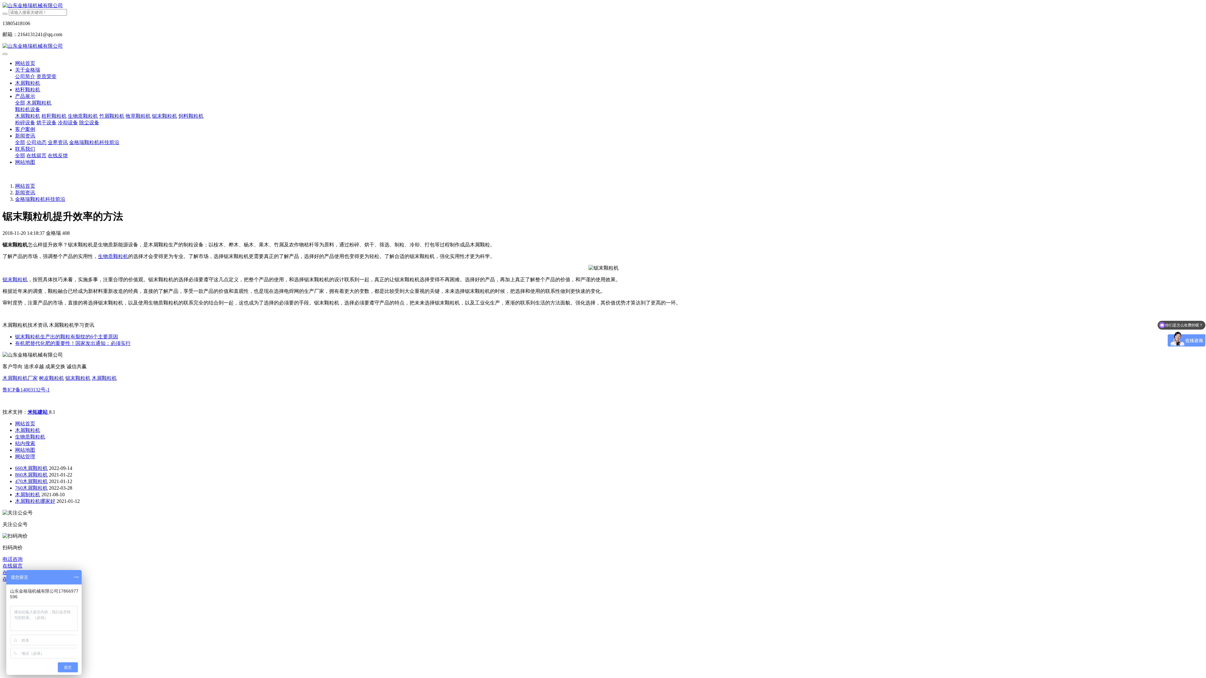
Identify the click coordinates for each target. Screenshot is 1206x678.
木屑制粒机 (27, 494)
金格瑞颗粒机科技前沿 (40, 199)
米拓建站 (38, 412)
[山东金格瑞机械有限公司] (603, 6)
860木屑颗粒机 (31, 474)
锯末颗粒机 (15, 279)
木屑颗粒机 (104, 378)
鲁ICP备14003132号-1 (26, 389)
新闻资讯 (25, 192)
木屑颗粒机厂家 (20, 378)
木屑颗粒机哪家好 (35, 501)
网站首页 (25, 63)
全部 (20, 102)
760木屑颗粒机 (31, 488)
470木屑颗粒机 (31, 481)
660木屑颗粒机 (31, 468)
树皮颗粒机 (51, 378)
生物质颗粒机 (113, 256)
